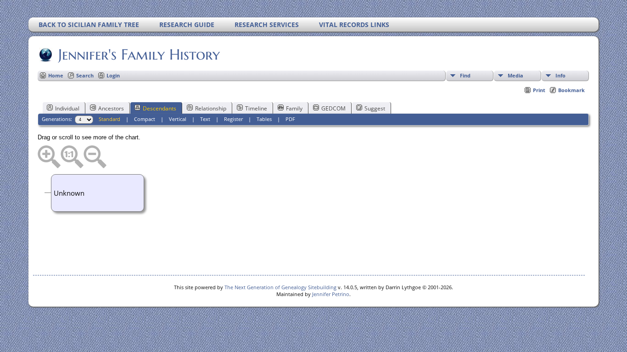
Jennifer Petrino (330, 294)
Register (233, 119)
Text (205, 119)
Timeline (256, 108)
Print (539, 90)
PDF (290, 119)
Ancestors (111, 108)
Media (515, 75)
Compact (144, 119)
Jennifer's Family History (139, 54)
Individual (67, 108)
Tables (264, 119)
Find (465, 75)
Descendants (159, 108)
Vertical (177, 119)
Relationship (210, 108)
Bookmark (571, 90)
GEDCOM (333, 108)
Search (85, 75)
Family (294, 108)
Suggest (374, 108)
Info (560, 75)
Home (55, 75)
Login (113, 75)
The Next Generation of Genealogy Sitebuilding (280, 287)
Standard (109, 119)
